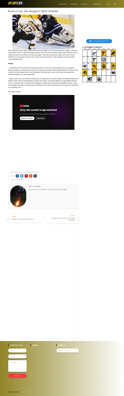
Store (108, 4)
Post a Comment (17, 179)
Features (84, 4)
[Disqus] (43, 256)
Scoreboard (62, 4)
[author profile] (18, 196)
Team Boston (56, 392)
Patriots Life (47, 392)
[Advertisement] (43, 154)
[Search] (115, 4)
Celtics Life (31, 392)
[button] (17, 176)
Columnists (97, 4)
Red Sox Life (39, 392)
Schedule (74, 4)
